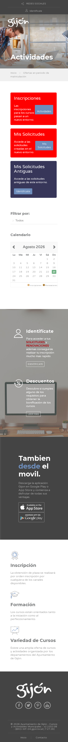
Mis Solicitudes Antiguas (29, 169)
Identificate (36, 11)
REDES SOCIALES (36, 3)
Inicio (13, 72)
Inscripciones (27, 98)
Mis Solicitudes (29, 134)
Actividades (44, 109)
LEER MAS (33, 414)
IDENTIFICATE (35, 364)
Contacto (41, 737)
